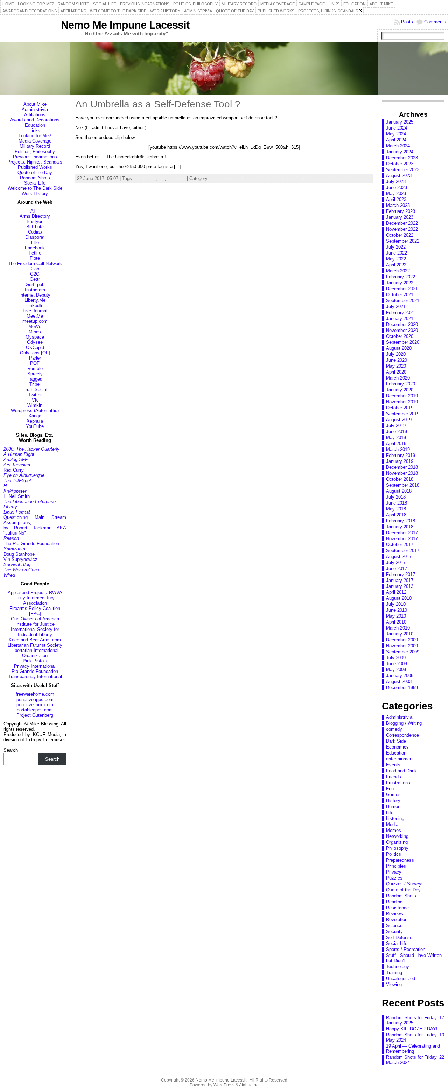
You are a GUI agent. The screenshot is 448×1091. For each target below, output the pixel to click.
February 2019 (400, 455)
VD (162, 178)
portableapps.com (35, 710)
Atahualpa (249, 1085)
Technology (307, 178)
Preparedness (400, 860)
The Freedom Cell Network (35, 263)
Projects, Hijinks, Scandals (34, 162)
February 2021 (400, 312)
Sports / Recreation (405, 949)
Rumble (35, 368)
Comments (435, 22)
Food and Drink (401, 770)
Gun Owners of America (35, 618)
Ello (35, 242)
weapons (177, 178)
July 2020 (396, 354)
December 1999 (402, 687)
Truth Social (35, 389)
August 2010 (399, 598)
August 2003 (399, 681)
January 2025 (399, 122)
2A (137, 178)
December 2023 (402, 157)
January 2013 (399, 586)
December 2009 (402, 639)
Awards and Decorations (34, 120)
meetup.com (35, 321)
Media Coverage (35, 141)
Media (392, 824)
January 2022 (399, 282)
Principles (396, 866)
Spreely (35, 373)
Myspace (35, 337)
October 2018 (399, 479)
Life (389, 812)
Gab (35, 268)
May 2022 (396, 259)
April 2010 (396, 622)
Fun (390, 788)
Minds (35, 331)
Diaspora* (35, 237)
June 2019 (396, 431)
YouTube (35, 426)
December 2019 (402, 395)
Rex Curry (14, 470)
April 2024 (396, 140)
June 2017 (396, 568)
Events (393, 764)
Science (394, 925)
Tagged (35, 379)
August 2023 (399, 175)
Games (393, 794)
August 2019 (399, 419)
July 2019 (396, 425)
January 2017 (399, 580)
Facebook (35, 247)
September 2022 (402, 241)
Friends (393, 776)
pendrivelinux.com (34, 704)
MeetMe (35, 316)
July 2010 (396, 604)
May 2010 (396, 616)
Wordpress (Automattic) (35, 410)
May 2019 (396, 437)
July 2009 (396, 657)
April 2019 (396, 443)
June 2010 (396, 610)
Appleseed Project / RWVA (35, 592)
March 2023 (398, 205)
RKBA (149, 178)
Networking (397, 836)
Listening (395, 818)
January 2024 (399, 151)
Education (35, 125)
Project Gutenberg (34, 715)
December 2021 (402, 288)
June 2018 (396, 503)
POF (35, 363)
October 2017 (399, 544)
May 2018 (396, 509)
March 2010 (398, 628)
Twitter (35, 394)
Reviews (394, 913)
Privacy (393, 872)
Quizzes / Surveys (405, 884)
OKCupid (35, 347)
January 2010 (399, 634)
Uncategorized (400, 978)
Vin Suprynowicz (20, 559)
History (393, 800)
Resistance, (254, 178)
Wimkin (34, 405)
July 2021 (396, 306)
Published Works (35, 167)
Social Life (35, 183)
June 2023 (396, 187)
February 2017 (400, 574)
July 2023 (396, 181)
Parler (35, 358)
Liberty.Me (35, 300)
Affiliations (35, 114)
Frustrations (398, 782)
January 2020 (399, 389)
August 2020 (399, 348)
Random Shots (35, 177)
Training (394, 972)
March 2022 (398, 270)
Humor (392, 806)
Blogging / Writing (404, 723)
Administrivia (35, 109)
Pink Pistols (35, 660)
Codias (35, 232)
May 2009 (396, 669)
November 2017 (402, 538)
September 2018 (402, 485)
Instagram (35, 289)
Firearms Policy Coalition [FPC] (34, 611)
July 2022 (396, 247)
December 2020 (402, 324)
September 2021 (402, 300)
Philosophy (397, 848)
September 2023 (402, 169)
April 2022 (396, 264)
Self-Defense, (281, 178)
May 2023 (396, 193)
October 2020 (399, 336)
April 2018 (396, 514)
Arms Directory (35, 216)
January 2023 (399, 217)
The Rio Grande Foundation (31, 543)
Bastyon (35, 221)
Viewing (394, 984)
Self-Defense (399, 937)
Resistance (397, 907)
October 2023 (399, 163)
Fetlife (35, 253)
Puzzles (394, 878)
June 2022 (396, 253)
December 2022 (402, 223)
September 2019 (402, 413)
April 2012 (396, 592)
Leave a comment (341, 178)
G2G (35, 274)
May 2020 (396, 366)
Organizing (397, 842)
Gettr (35, 279)
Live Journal (35, 310)
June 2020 (396, 360)
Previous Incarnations (35, 156)
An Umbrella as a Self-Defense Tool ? (157, 104)
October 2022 (399, 235)
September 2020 (402, 342)
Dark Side (396, 741)
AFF (34, 211)
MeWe (34, 326)
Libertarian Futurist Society (35, 645)
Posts (407, 22)
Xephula (35, 421)
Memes (393, 830)
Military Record (35, 146)
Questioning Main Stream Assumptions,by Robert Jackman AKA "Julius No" (35, 525)
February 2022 (400, 276)
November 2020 (402, 330)
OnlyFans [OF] (35, 352)
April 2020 (396, 372)
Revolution (396, 919)
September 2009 (402, 651)
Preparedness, (225, 178)
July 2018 (396, 497)
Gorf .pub (35, 284)
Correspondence (402, 735)
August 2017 (399, 556)
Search (11, 750)
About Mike (35, 104)
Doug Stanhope (19, 554)
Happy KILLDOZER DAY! (412, 1028)
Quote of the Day (35, 172)
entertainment (400, 759)
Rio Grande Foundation (35, 671)
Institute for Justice (35, 624)
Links (34, 130)
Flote (35, 258)
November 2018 (402, 473)
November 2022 (402, 229)
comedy (394, 729)
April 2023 (396, 199)
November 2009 (402, 645)
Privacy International (35, 666)
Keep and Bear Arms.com (35, 639)
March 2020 (398, 378)
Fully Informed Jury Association (35, 600)
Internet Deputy (34, 295)
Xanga (34, 415)
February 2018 (400, 520)
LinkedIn (34, 305)
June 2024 (396, 128)
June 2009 (396, 663)
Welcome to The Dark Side (35, 188)
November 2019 (402, 401)
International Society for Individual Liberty (35, 632)
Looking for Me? (35, 135)
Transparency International (35, 676)
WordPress (224, 1085)
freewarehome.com (35, 694)
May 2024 (396, 134)
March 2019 (398, 449)
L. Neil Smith (17, 496)
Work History (35, 193)
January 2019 (399, 461)
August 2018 (399, 491)
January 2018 (399, 526)
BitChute (35, 226)
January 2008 (399, 675)
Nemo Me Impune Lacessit (125, 25)
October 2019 (399, 407)
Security (394, 931)
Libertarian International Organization (34, 653)
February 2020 (400, 384)
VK (35, 400)
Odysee (35, 342)
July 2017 (396, 562)
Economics (397, 747)
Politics (393, 854)
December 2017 (402, 532)
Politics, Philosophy (35, 151)
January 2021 (399, 318)
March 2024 (398, 145)
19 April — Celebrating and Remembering (413, 1048)
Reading (394, 901)
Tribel (35, 384)
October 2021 (399, 294)
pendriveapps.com (35, 699)
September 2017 (402, 550)
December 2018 (402, 467)
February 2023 (400, 211)
